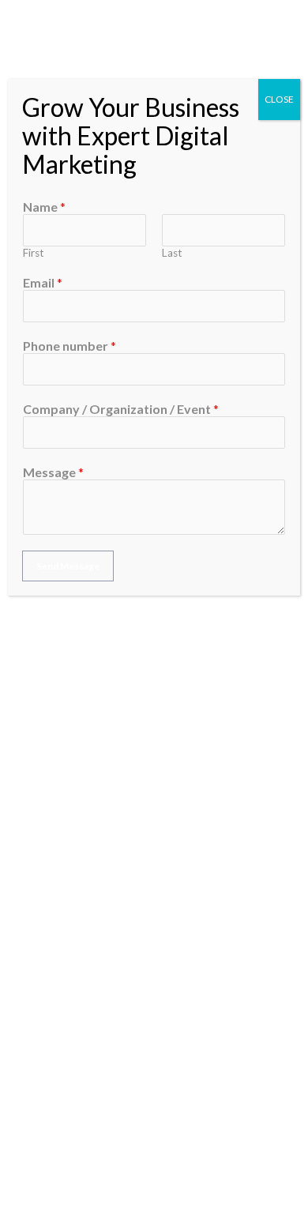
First (33, 252)
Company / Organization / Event (121, 408)
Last (172, 252)
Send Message (68, 566)
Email (42, 282)
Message (53, 471)
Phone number (69, 345)
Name (44, 206)
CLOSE (279, 99)
